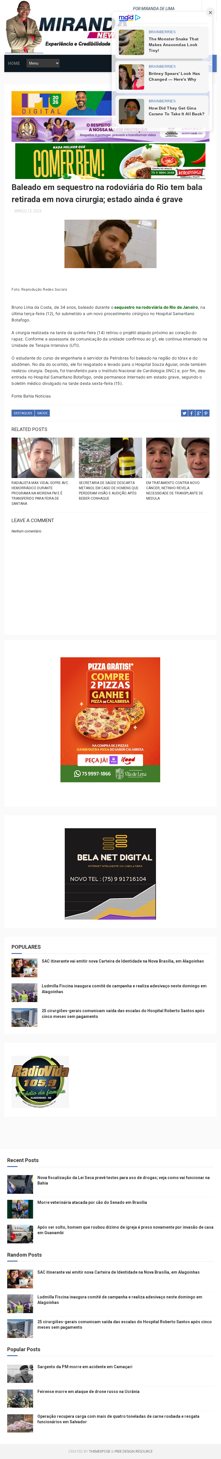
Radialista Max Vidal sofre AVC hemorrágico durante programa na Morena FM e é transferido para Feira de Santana (40, 493)
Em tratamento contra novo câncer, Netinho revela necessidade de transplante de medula (174, 490)
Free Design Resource (134, 1451)
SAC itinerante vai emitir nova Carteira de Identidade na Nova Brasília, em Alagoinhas (123, 961)
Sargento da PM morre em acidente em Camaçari (84, 1366)
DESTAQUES (23, 413)
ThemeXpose (99, 1451)
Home (14, 63)
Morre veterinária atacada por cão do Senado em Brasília (92, 1202)
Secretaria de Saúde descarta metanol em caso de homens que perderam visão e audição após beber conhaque (108, 490)
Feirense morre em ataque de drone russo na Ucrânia (88, 1391)
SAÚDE (42, 413)
